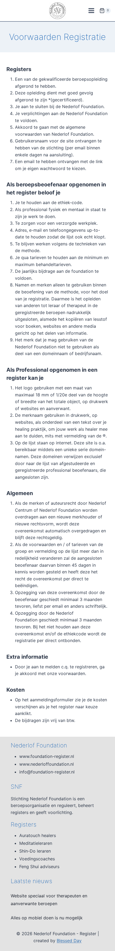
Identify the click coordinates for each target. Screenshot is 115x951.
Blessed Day (69, 940)
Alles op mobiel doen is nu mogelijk (47, 917)
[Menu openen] (91, 10)
